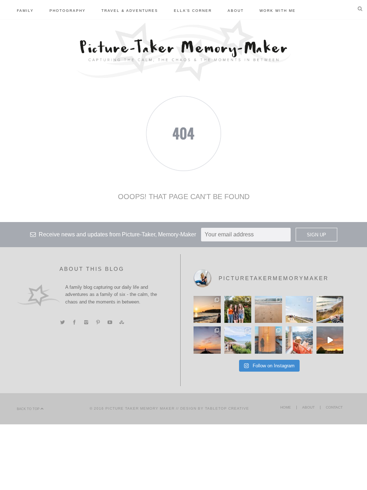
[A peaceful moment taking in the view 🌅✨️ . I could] (330, 309)
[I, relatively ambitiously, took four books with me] (299, 340)
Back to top (28, 409)
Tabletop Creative (227, 408)
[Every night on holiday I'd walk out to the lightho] (268, 340)
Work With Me (277, 11)
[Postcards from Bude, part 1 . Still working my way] (299, 309)
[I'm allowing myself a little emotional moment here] (238, 309)
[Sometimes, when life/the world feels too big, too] (207, 309)
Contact (334, 407)
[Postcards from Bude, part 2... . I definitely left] (268, 309)
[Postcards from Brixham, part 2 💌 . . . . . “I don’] (238, 340)
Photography (67, 11)
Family (25, 11)
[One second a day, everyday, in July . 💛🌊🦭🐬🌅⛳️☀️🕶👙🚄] (330, 340)
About (236, 11)
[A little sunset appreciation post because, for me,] (207, 340)
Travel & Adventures (129, 11)
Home (285, 407)
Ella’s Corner (193, 11)
